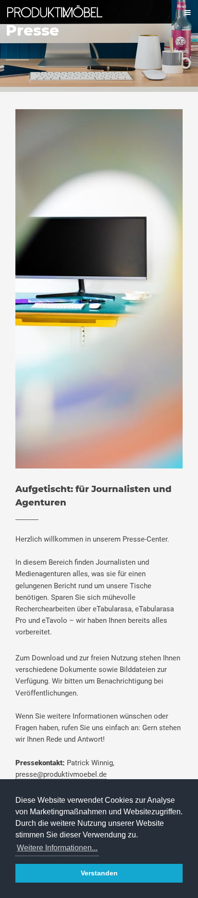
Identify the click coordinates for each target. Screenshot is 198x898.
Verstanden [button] (99, 873)
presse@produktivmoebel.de (61, 774)
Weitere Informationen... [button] (57, 848)
